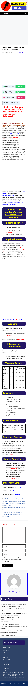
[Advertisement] (14, 30)
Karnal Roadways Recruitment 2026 (10, 606)
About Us (5, 657)
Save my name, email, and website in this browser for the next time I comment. (14, 559)
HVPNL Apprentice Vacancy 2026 (10, 624)
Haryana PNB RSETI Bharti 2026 (13, 512)
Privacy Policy (6, 647)
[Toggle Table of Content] (17, 103)
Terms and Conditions (9, 660)
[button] (25, 13)
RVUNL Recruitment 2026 (8, 635)
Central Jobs (16, 501)
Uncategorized (9, 505)
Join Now (20, 86)
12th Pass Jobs (17, 499)
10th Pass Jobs (8, 499)
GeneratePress (23, 683)
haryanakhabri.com (8, 195)
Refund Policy (6, 655)
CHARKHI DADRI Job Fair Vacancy (10, 617)
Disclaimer (6, 650)
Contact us (6, 652)
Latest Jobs (11, 503)
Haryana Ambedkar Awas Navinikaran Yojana (13, 604)
